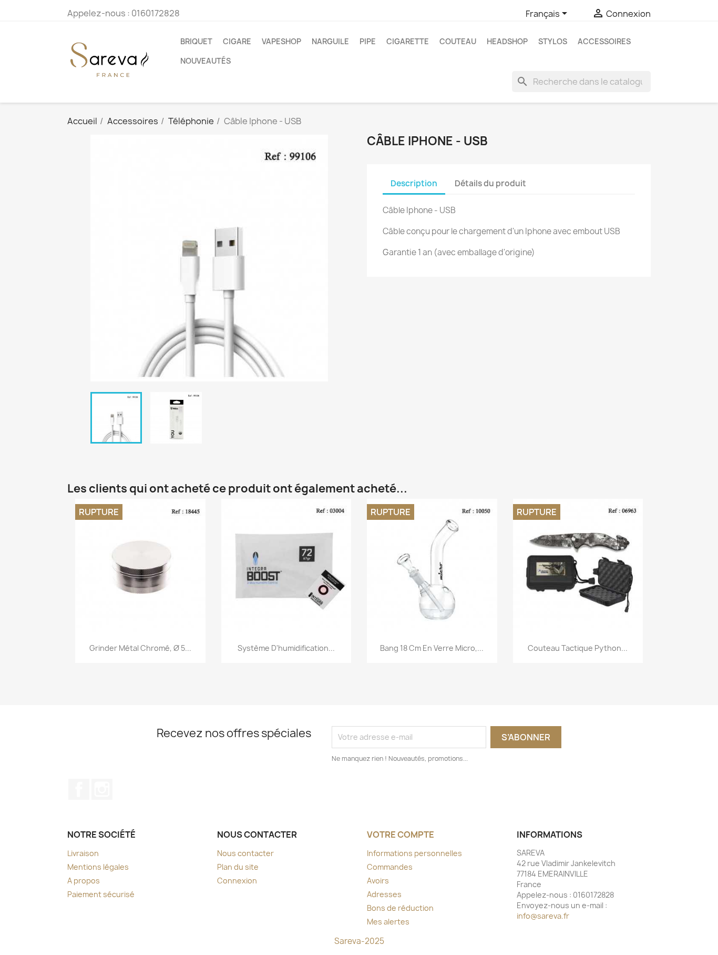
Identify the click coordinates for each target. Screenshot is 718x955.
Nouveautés (205, 61)
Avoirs (378, 881)
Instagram (101, 789)
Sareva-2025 (359, 941)
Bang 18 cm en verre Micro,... (432, 648)
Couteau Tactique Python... (578, 648)
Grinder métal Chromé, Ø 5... (140, 648)
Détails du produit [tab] (490, 183)
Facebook (78, 789)
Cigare (237, 41)
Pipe (368, 41)
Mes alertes (388, 922)
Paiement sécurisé (101, 894)
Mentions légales (98, 867)
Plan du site (238, 867)
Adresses (384, 894)
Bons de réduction (400, 908)
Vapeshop (281, 41)
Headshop (507, 41)
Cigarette (407, 41)
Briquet (196, 41)
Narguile (330, 41)
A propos (83, 881)
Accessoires (604, 41)
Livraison (83, 853)
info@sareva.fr (543, 916)
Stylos (552, 41)
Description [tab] (414, 183)
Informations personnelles (414, 853)
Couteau (457, 41)
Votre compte (400, 834)
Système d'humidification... (286, 648)
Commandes (390, 867)
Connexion (237, 881)
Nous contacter (245, 853)
